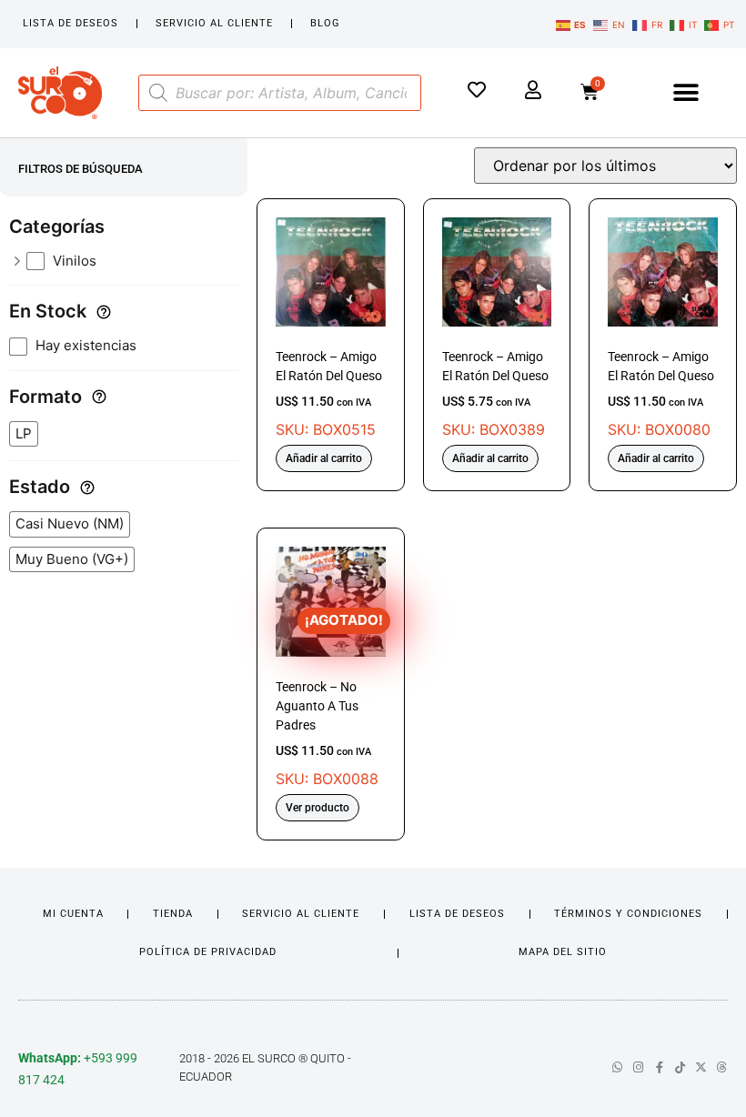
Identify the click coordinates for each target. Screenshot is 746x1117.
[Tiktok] (680, 1067)
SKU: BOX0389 (495, 393)
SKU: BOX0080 (661, 393)
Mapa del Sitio (563, 952)
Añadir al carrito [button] (324, 458)
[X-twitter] (701, 1067)
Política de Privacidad (208, 952)
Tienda (173, 914)
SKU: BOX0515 (329, 393)
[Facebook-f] (659, 1067)
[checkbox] (132, 261)
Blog (325, 23)
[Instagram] (638, 1067)
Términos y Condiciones (628, 914)
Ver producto (317, 807)
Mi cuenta (73, 914)
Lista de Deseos (70, 23)
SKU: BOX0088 (329, 699)
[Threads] (722, 1067)
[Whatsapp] (617, 1067)
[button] (686, 92)
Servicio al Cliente (214, 23)
